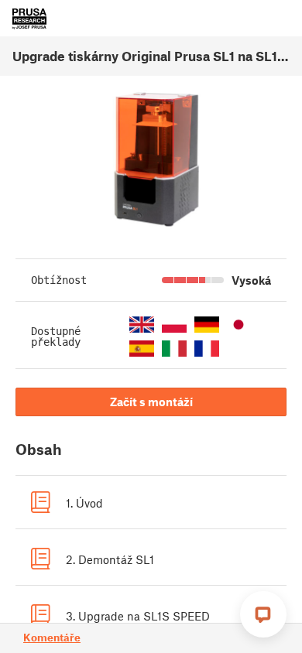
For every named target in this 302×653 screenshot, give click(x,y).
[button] (141, 324)
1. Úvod (84, 503)
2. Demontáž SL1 (110, 559)
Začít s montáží (151, 402)
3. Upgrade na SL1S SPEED (138, 616)
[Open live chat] (263, 614)
